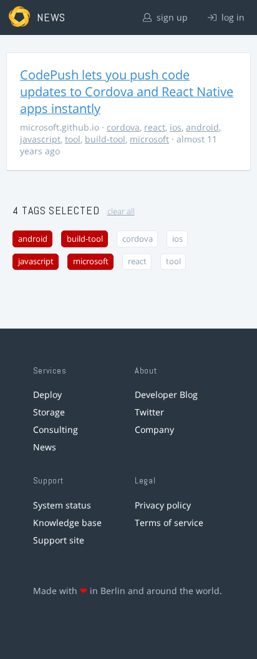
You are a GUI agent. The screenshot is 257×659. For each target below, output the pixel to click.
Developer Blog (166, 394)
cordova (123, 127)
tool (72, 139)
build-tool (105, 139)
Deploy (47, 394)
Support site (58, 540)
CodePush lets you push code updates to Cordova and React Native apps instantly (126, 91)
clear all (121, 211)
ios (176, 127)
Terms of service (169, 522)
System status (62, 505)
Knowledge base (67, 522)
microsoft (149, 139)
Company (154, 429)
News (44, 447)
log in (232, 17)
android (202, 127)
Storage (49, 412)
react (154, 127)
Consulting (55, 429)
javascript (40, 139)
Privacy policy (163, 505)
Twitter (149, 412)
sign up (171, 17)
